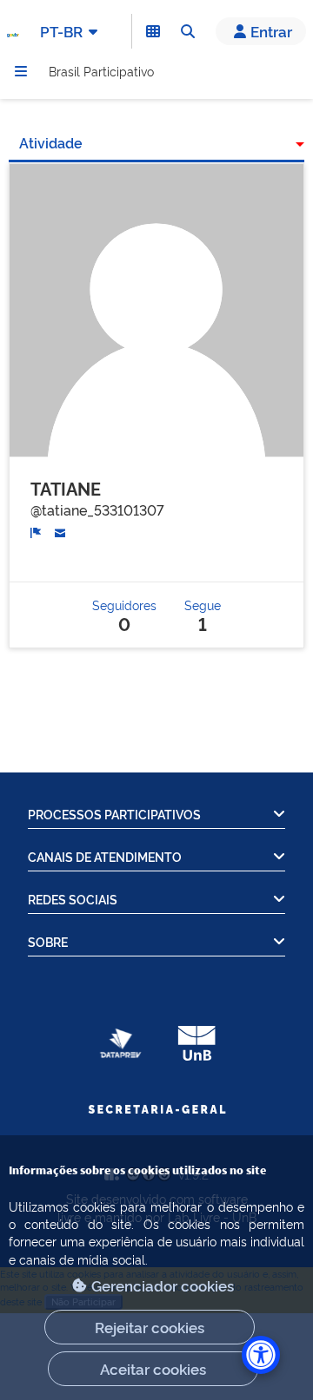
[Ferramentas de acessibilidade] (261, 1355)
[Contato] (60, 530)
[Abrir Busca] (187, 31)
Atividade (51, 142)
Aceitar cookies (153, 1368)
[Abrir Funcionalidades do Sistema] (153, 31)
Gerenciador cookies (162, 1285)
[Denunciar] (36, 530)
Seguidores (124, 615)
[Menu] (21, 71)
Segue (202, 615)
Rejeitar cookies (149, 1327)
